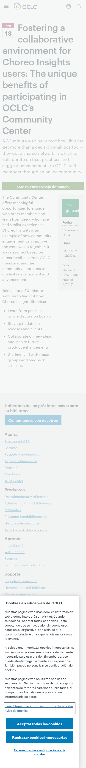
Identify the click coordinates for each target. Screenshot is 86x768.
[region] (39, 682)
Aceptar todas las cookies (39, 723)
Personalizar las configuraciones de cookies (39, 752)
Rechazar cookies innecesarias (39, 737)
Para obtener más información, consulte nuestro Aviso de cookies (39, 708)
